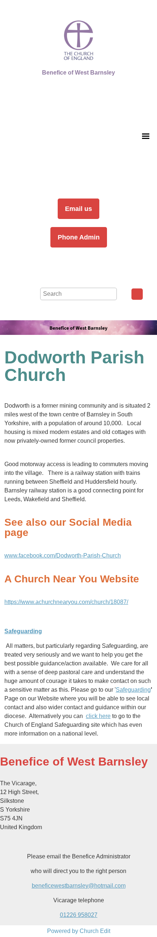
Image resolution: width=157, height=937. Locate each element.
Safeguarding (133, 690)
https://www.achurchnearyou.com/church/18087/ (66, 602)
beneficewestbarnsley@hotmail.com (79, 886)
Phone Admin (79, 237)
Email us (78, 208)
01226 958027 (78, 915)
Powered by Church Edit (78, 931)
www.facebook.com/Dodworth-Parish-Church (62, 555)
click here (98, 716)
